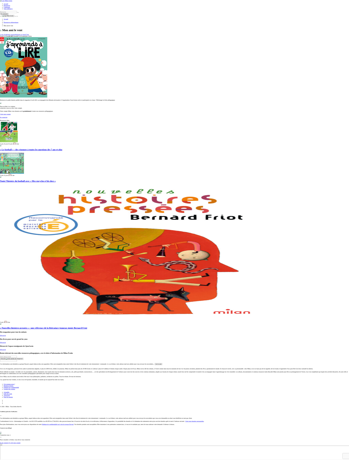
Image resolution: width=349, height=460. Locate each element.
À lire (27, 34)
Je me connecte (4, 443)
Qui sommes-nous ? (9, 384)
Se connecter (4, 14)
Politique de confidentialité (11, 387)
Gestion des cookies (9, 389)
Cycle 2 (2, 34)
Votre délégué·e (8, 9)
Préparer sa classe (21, 34)
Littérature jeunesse (10, 34)
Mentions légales (8, 386)
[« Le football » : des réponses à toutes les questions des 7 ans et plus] (9, 142)
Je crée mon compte (14, 443)
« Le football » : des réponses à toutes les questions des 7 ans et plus (31, 149)
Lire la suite (158, 364)
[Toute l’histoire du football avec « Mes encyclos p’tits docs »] (12, 173)
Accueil (6, 4)
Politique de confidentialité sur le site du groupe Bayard (58, 424)
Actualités (6, 392)
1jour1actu (7, 395)
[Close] (0, 415)
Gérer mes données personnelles (194, 421)
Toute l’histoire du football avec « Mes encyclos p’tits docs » (28, 181)
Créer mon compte (5, 114)
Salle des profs (8, 394)
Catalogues (7, 7)
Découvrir (3, 335)
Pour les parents (8, 397)
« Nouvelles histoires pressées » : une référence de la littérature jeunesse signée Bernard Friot (43, 328)
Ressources (7, 5)
